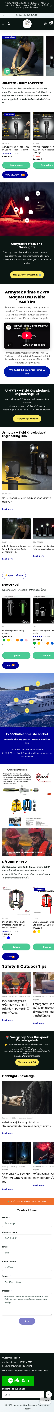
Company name (9, 1232)
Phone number (10, 1261)
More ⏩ (11, 665)
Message (7, 1290)
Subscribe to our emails (13, 1388)
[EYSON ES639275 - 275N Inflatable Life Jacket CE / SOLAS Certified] (16, 901)
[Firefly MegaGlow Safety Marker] (16, 609)
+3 (3, 644)
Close (51, 6)
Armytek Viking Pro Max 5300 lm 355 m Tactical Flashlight (15, 148)
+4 (34, 647)
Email (6, 1246)
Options (16, 655)
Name (6, 1217)
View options (16, 165)
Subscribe (49, 1394)
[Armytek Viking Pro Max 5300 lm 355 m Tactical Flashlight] (16, 126)
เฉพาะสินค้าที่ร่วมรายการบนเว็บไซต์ (21, 5)
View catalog (3, 24)
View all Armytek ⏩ (15, 174)
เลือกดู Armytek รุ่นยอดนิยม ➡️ (27, 274)
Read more (31, 212)
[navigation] (3, 15)
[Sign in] (45, 23)
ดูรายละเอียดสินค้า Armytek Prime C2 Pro (27, 371)
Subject (6, 1276)
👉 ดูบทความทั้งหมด (14, 575)
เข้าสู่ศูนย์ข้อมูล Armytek (27, 418)
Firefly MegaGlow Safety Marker (13, 632)
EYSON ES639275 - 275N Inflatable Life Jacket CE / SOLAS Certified (13, 925)
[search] (9, 24)
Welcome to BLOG (27, 1062)
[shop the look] (7, 71)
